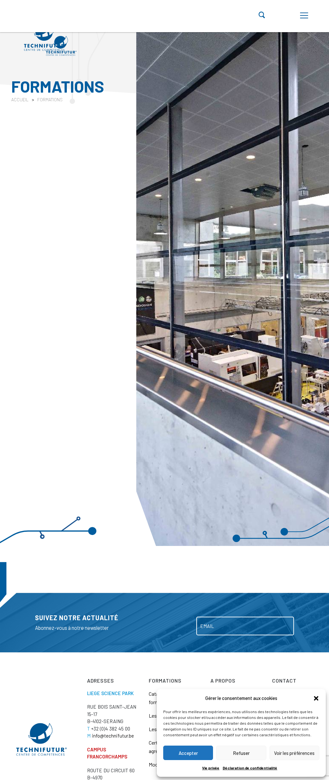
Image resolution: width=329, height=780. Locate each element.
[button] (316, 698)
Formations (50, 99)
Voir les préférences (294, 753)
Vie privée (210, 768)
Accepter (188, 753)
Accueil (20, 99)
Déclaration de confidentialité (250, 768)
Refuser (241, 753)
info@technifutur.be (110, 736)
